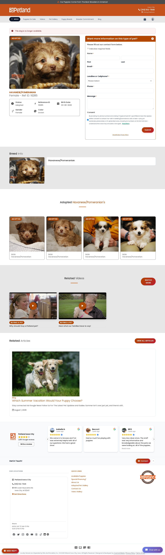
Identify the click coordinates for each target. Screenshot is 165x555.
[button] (154, 439)
